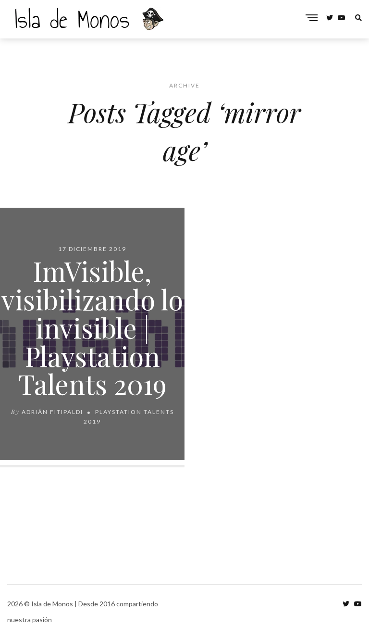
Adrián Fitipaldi (52, 411)
